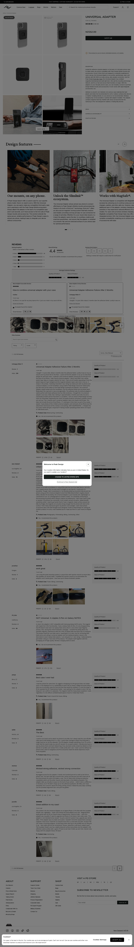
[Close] (88, 464)
